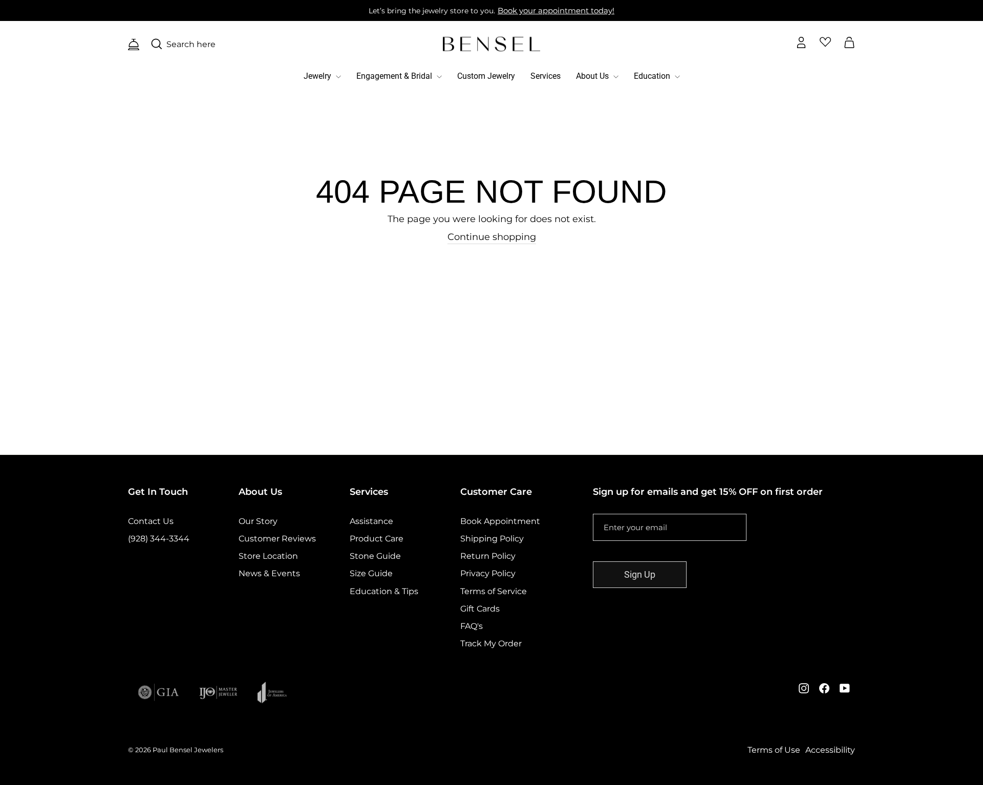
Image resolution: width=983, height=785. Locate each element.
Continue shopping (491, 237)
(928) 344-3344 (158, 538)
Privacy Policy (488, 573)
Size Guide (371, 573)
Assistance (371, 521)
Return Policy (488, 556)
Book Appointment (500, 521)
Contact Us (151, 521)
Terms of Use (773, 750)
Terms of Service (493, 591)
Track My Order (491, 643)
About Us (593, 76)
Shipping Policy (492, 538)
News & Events (269, 573)
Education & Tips (384, 591)
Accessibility (830, 750)
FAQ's (471, 626)
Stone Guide (375, 556)
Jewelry (318, 76)
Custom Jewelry (486, 76)
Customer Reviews (277, 538)
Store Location (268, 556)
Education (653, 76)
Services (545, 76)
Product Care (376, 538)
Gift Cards (480, 609)
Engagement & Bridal (395, 76)
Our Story (258, 521)
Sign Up (639, 574)
